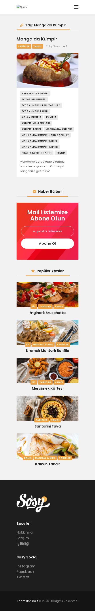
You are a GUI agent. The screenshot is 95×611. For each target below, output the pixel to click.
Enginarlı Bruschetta (47, 312)
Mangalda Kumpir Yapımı (40, 147)
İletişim (23, 538)
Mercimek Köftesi (47, 388)
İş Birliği (23, 543)
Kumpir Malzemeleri (36, 123)
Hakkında (25, 532)
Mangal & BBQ (43, 344)
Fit (34, 306)
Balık (28, 458)
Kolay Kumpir (32, 117)
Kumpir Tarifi (31, 129)
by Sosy (55, 46)
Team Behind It (27, 601)
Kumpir (51, 117)
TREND (60, 152)
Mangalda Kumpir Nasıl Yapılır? (45, 135)
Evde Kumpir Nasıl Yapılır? (41, 105)
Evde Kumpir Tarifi (35, 111)
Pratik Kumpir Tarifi (37, 152)
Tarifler (24, 46)
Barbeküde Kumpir (35, 93)
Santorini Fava (47, 426)
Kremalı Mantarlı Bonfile (47, 350)
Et (27, 344)
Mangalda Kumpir (37, 39)
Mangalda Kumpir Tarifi (39, 141)
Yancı (37, 46)
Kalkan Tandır (47, 464)
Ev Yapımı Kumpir (34, 99)
